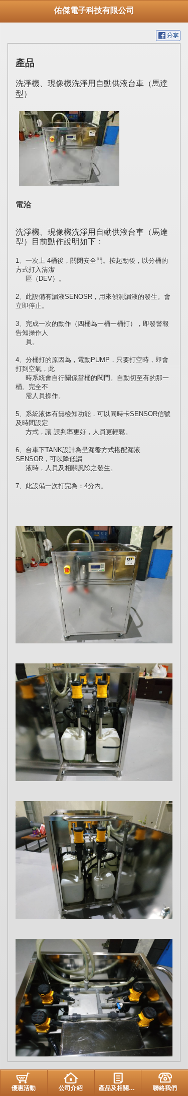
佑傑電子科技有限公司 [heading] (94, 10)
